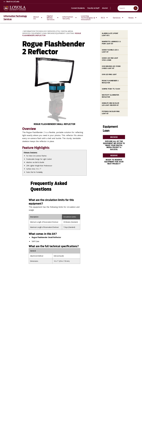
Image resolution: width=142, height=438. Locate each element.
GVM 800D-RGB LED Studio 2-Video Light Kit (111, 67)
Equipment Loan (39, 33)
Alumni (105, 8)
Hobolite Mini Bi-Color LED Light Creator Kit (110, 104)
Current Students (78, 8)
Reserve (113, 155)
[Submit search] (136, 8)
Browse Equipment (56, 33)
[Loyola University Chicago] (15, 8)
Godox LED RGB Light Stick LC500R (110, 59)
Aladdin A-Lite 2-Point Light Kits (110, 34)
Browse (114, 137)
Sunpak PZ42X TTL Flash (111, 89)
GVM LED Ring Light (109, 74)
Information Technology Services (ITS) (42, 31)
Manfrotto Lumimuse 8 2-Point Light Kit (111, 43)
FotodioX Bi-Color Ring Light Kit (110, 112)
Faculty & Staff (93, 8)
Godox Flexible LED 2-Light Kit (110, 51)
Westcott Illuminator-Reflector (110, 96)
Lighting (70, 33)
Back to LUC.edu (12, 1)
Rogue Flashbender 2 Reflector (110, 82)
